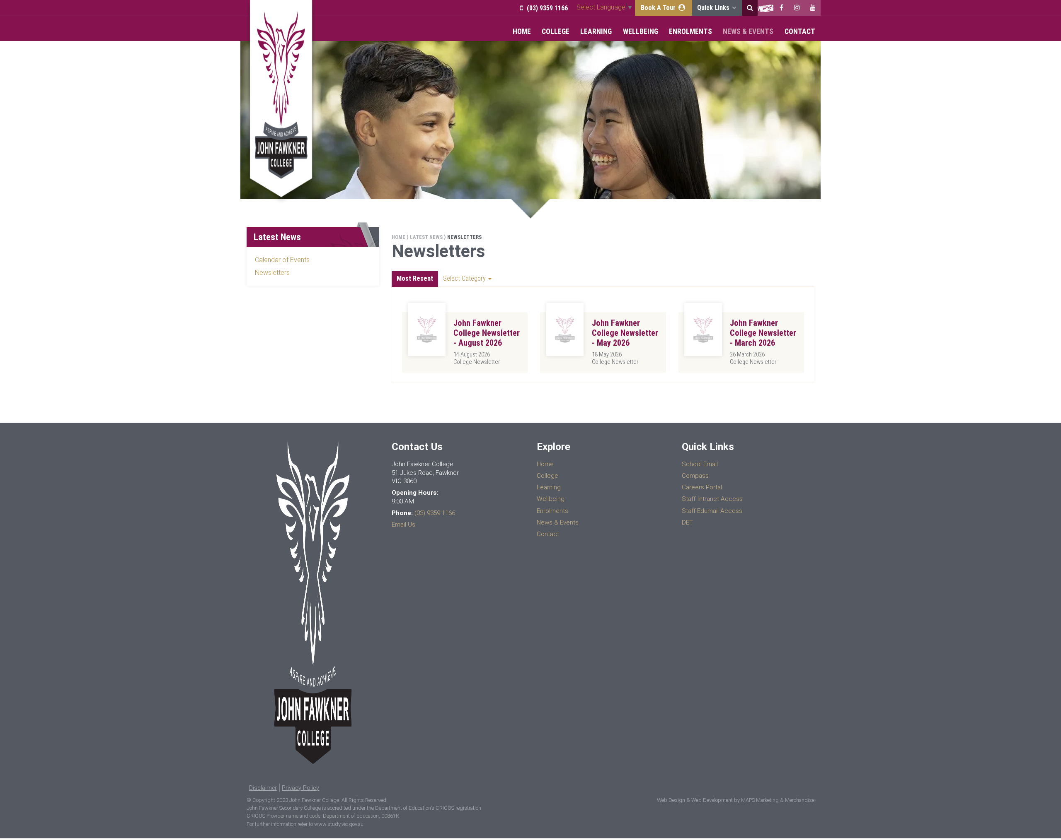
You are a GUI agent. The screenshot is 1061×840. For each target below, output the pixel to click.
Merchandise (799, 800)
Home (522, 31)
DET (687, 522)
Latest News (426, 237)
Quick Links (714, 8)
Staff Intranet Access (712, 499)
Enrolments (690, 31)
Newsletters (272, 273)
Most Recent (415, 278)
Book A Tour (659, 8)
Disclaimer (263, 788)
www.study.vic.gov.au (338, 824)
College (555, 31)
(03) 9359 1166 (546, 8)
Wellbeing (640, 31)
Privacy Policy (300, 788)
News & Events (748, 31)
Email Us (403, 524)
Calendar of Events (282, 260)
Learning (596, 31)
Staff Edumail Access (712, 511)
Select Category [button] (465, 278)
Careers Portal (702, 487)
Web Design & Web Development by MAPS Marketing (718, 800)
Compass (695, 475)
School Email (700, 464)
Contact (800, 31)
